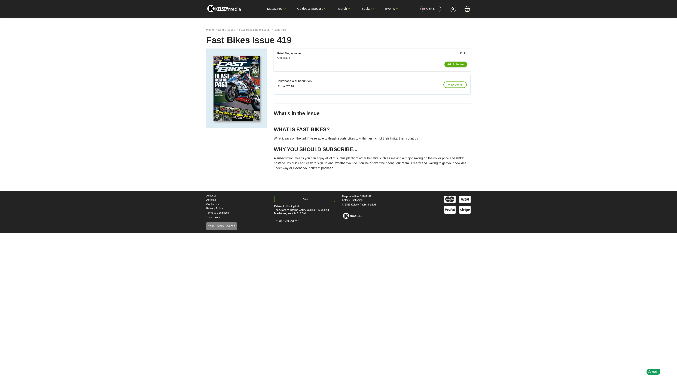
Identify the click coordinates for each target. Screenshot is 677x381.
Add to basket (455, 64)
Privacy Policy (214, 208)
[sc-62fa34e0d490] (224, 9)
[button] (284, 9)
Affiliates (211, 199)
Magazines (274, 8)
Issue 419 (280, 29)
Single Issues (226, 29)
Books (366, 8)
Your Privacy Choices (221, 226)
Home (210, 29)
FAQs (304, 198)
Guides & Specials (310, 8)
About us (211, 195)
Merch (342, 8)
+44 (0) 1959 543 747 (286, 221)
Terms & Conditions (217, 212)
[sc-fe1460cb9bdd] (352, 216)
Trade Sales (213, 217)
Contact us (212, 204)
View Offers (455, 84)
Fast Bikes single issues (254, 29)
